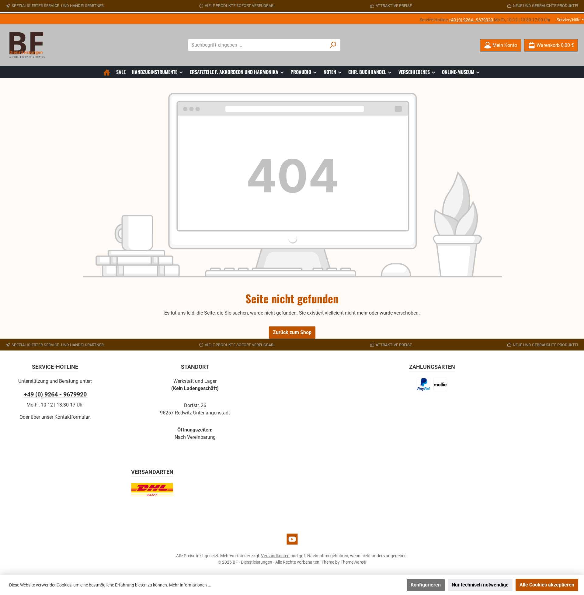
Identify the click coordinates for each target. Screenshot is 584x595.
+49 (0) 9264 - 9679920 (471, 19)
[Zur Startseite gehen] (29, 45)
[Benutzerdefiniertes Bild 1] (424, 384)
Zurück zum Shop (292, 332)
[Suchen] (333, 45)
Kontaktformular (71, 417)
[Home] (106, 72)
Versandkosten (275, 555)
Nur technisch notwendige (480, 585)
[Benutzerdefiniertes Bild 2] (440, 384)
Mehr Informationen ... (190, 585)
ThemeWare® (354, 562)
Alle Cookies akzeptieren (547, 585)
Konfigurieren (426, 585)
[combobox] (257, 45)
